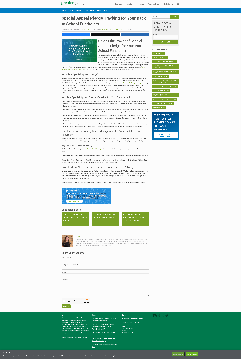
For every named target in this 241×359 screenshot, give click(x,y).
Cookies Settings (178, 354)
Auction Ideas (158, 54)
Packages (118, 4)
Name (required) (66, 257)
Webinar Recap (159, 108)
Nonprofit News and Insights (165, 86)
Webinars (79, 10)
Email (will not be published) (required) (73, 265)
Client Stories (89, 10)
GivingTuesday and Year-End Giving (164, 72)
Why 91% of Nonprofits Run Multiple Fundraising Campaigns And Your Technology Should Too (103, 326)
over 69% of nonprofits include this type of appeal (126, 83)
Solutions (130, 4)
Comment (65, 279)
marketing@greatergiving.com (134, 318)
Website (64, 272)
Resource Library (154, 4)
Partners (141, 4)
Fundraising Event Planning (164, 62)
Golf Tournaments (161, 77)
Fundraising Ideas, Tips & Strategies (113, 29)
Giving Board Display (94, 149)
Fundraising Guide (103, 10)
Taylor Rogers (85, 29)
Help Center (168, 4)
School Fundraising (161, 90)
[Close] (238, 354)
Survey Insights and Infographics (161, 95)
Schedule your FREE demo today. (165, 135)
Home (64, 10)
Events (71, 10)
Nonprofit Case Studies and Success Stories (164, 81)
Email (155, 34)
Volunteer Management (163, 104)
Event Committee (160, 58)
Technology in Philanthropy (165, 100)
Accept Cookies (192, 354)
